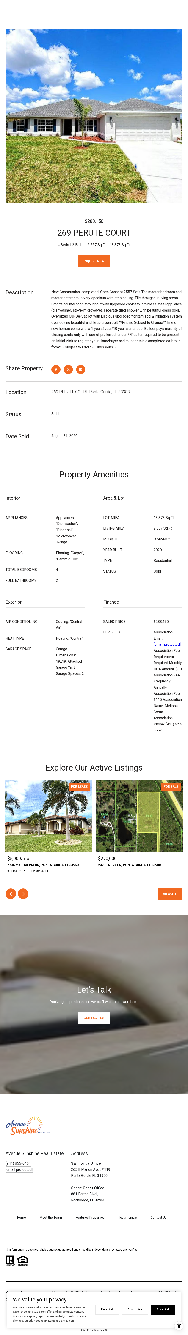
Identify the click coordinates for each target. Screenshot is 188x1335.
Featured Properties (90, 1217)
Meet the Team (51, 1217)
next (23, 893)
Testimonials (127, 1217)
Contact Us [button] (94, 1018)
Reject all (107, 1309)
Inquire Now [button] (94, 261)
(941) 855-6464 (18, 1163)
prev (11, 893)
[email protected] (167, 644)
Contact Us (158, 1217)
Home (21, 1217)
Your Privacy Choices (94, 1329)
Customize (134, 1309)
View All (170, 894)
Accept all (162, 1309)
